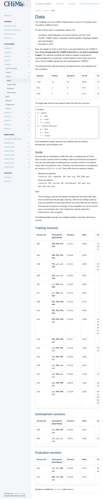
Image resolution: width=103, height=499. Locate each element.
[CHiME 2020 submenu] (29, 151)
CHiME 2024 (9, 143)
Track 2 (8, 76)
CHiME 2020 (9, 151)
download (58, 489)
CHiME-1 (7, 129)
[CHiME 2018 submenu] (29, 155)
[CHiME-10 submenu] (29, 48)
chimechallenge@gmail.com (89, 4)
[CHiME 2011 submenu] (29, 167)
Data (7, 96)
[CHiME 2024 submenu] (29, 143)
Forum (8, 108)
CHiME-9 (7, 52)
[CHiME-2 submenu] (29, 125)
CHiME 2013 (9, 163)
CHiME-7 (7, 60)
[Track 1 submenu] (29, 72)
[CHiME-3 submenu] (29, 121)
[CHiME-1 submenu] (29, 129)
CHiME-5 (7, 113)
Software (10, 88)
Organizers (10, 104)
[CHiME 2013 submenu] (29, 163)
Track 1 (8, 72)
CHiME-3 (7, 121)
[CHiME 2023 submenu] (29, 147)
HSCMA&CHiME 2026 (12, 139)
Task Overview (11, 68)
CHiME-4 (7, 117)
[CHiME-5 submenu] (29, 112)
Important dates (10, 26)
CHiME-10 (8, 48)
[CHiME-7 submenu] (29, 60)
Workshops (71, 4)
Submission (11, 92)
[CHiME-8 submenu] (29, 56)
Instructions (11, 84)
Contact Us (8, 38)
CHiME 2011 (9, 167)
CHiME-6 (7, 64)
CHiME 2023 (9, 147)
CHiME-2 (7, 125)
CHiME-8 (7, 56)
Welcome (7, 16)
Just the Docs (18, 493)
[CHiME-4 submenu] (29, 117)
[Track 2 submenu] (29, 76)
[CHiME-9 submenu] (29, 52)
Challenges (60, 4)
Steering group (10, 34)
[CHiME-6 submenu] (29, 64)
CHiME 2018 (9, 155)
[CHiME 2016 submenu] (29, 159)
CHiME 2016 (9, 159)
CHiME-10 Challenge (12, 30)
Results (8, 100)
